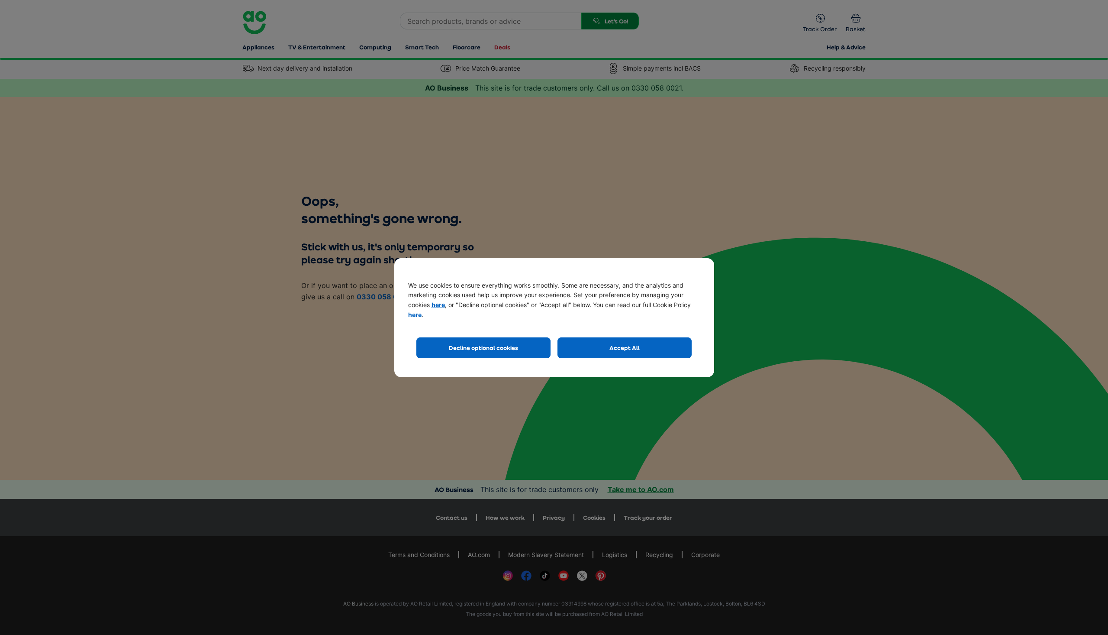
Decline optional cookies (483, 347)
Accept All (624, 347)
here (438, 304)
